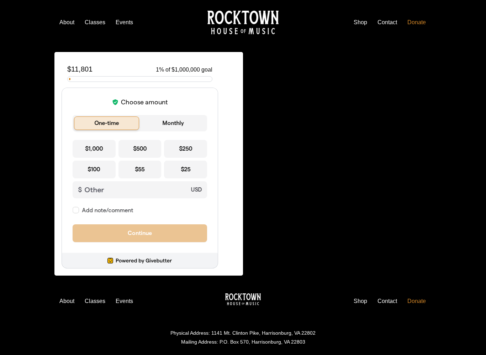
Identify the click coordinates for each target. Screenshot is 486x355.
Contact (387, 22)
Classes (95, 22)
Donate (416, 22)
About (66, 22)
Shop (360, 22)
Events (124, 22)
